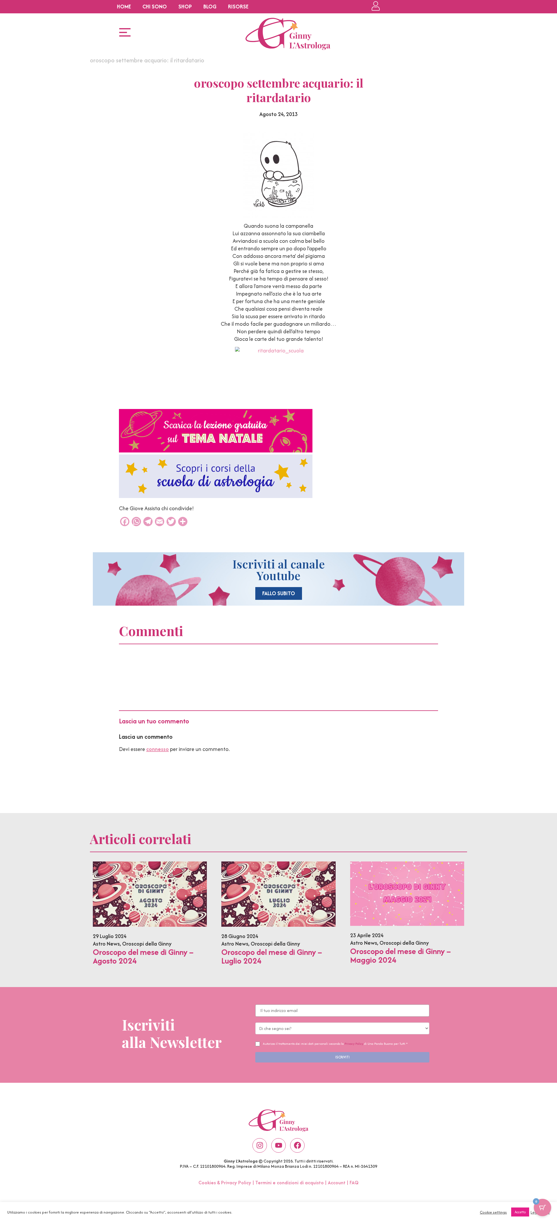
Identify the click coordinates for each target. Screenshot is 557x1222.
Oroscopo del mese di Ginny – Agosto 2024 (143, 956)
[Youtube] (278, 1145)
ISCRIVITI (342, 1057)
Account (337, 1182)
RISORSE (238, 6)
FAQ (354, 1182)
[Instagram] (259, 1145)
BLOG (209, 6)
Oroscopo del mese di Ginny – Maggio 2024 (400, 955)
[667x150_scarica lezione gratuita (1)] (215, 451)
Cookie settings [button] (493, 1212)
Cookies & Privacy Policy (224, 1182)
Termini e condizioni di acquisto (289, 1182)
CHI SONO (154, 6)
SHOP (185, 6)
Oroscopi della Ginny (146, 944)
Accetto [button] (520, 1212)
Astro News (106, 944)
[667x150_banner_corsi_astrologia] (215, 496)
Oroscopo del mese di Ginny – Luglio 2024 (271, 956)
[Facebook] (297, 1145)
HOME (124, 6)
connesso (157, 749)
